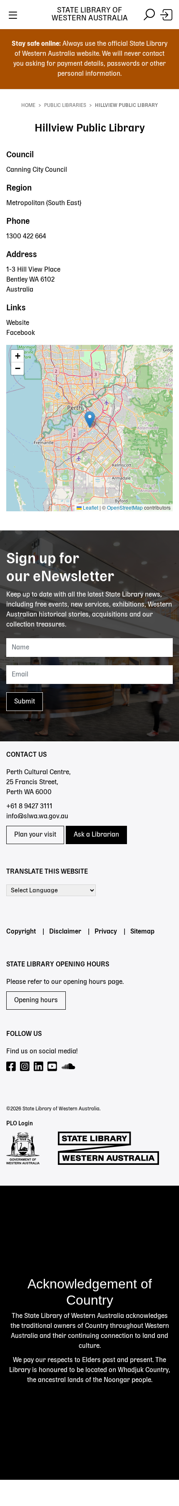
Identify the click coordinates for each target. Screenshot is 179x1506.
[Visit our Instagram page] (25, 1067)
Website (17, 323)
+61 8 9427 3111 (29, 807)
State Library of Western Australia (90, 14)
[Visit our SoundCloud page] (69, 1067)
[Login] (166, 15)
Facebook (20, 333)
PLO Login (19, 1123)
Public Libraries (65, 106)
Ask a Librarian (96, 835)
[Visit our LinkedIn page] (39, 1067)
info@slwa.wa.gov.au (37, 817)
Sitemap (142, 932)
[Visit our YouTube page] (52, 1067)
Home (28, 106)
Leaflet (90, 507)
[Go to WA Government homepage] (23, 1148)
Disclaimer (65, 932)
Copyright (21, 932)
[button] (90, 419)
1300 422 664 (26, 237)
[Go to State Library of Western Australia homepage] (108, 1148)
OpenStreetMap (125, 507)
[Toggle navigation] (13, 15)
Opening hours (36, 1000)
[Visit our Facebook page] (11, 1067)
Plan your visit (35, 835)
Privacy (105, 932)
